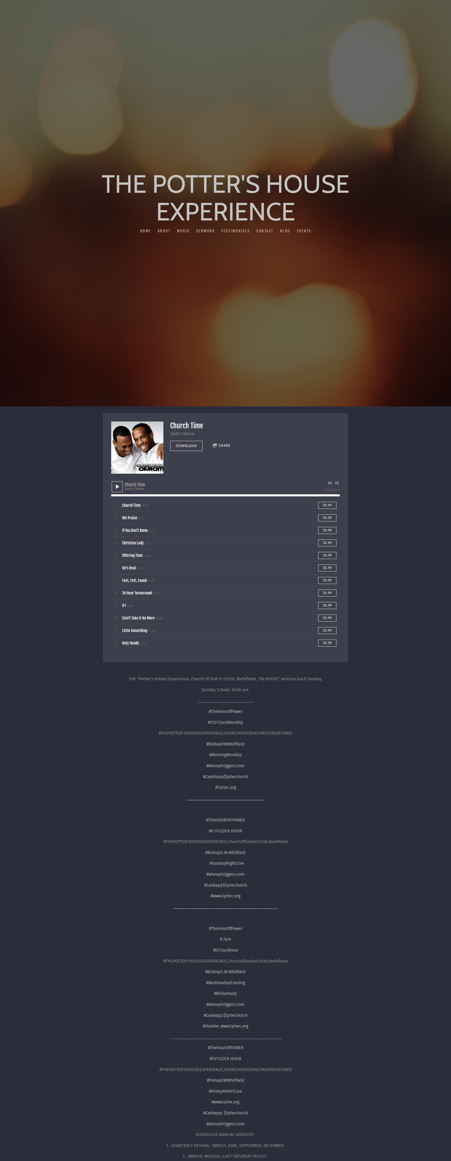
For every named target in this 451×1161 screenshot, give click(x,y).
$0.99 (327, 505)
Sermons (205, 230)
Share (224, 445)
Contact (265, 230)
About (163, 230)
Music (183, 230)
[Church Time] (137, 448)
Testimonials (235, 230)
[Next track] (337, 483)
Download (186, 446)
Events (304, 230)
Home (145, 230)
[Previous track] (330, 483)
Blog (285, 230)
